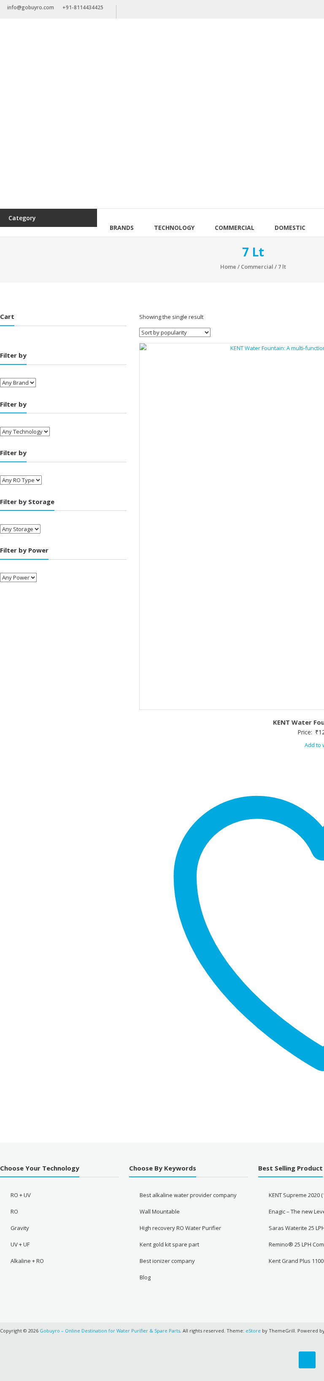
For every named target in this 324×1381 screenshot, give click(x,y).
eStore (253, 1330)
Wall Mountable (160, 1211)
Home (228, 266)
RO (14, 1211)
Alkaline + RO (27, 1261)
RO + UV (21, 1195)
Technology (174, 228)
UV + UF (20, 1244)
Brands (122, 228)
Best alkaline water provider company (188, 1195)
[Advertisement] (162, 145)
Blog (145, 1277)
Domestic (290, 228)
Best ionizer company (167, 1261)
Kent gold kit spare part (169, 1244)
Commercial (234, 228)
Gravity (20, 1228)
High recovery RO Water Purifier (180, 1228)
